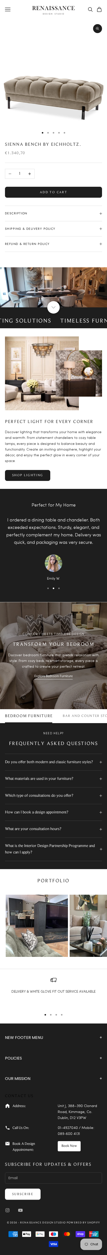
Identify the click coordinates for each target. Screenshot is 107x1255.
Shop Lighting (27, 475)
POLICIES (53, 1058)
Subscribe (22, 1194)
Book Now (69, 1146)
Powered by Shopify (83, 1222)
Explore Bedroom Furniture (53, 676)
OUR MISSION (53, 1078)
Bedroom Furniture (29, 716)
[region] (53, 991)
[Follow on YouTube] (20, 1210)
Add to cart (53, 192)
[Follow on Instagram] (7, 1210)
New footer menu (53, 1037)
